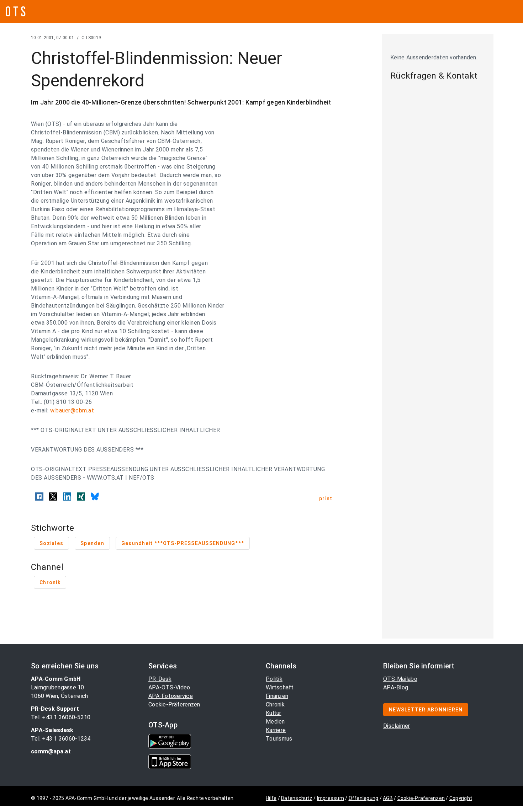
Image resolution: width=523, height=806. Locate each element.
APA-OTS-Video (169, 687)
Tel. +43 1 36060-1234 (60, 738)
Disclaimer (396, 725)
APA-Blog (395, 687)
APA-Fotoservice (170, 696)
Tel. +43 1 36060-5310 (60, 717)
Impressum (330, 798)
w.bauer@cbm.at (72, 410)
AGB (388, 798)
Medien (275, 721)
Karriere (276, 730)
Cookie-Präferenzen (174, 704)
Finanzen (277, 696)
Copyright (460, 798)
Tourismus (279, 738)
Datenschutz (296, 798)
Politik (274, 679)
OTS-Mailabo (400, 679)
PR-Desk (159, 679)
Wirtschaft (280, 687)
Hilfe (271, 798)
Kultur (273, 713)
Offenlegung (364, 798)
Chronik (275, 704)
